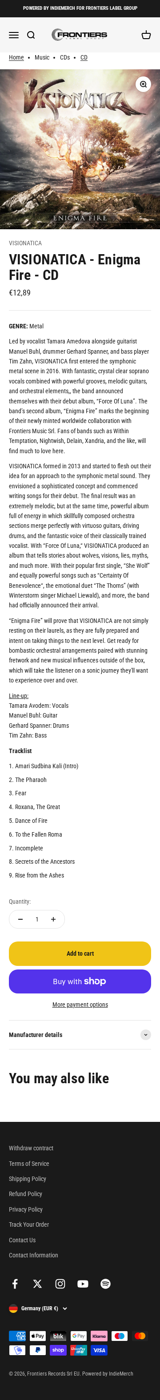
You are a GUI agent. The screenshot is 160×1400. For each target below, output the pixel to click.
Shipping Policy (27, 1178)
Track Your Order (29, 1224)
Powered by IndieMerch (107, 1374)
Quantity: (20, 901)
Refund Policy (25, 1193)
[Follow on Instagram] (60, 1284)
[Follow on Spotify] (106, 1284)
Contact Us (22, 1240)
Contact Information (33, 1255)
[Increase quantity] (53, 919)
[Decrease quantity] (20, 919)
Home (16, 57)
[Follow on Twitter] (38, 1284)
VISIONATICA (25, 243)
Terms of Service (29, 1163)
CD (84, 57)
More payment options (80, 1004)
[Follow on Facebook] (15, 1284)
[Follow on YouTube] (83, 1284)
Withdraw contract (31, 1148)
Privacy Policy (26, 1209)
